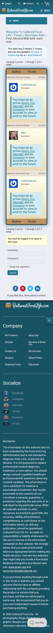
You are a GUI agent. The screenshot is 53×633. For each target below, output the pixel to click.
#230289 (41, 125)
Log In (12, 272)
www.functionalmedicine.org (20, 570)
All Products (11, 335)
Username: (13, 250)
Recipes (9, 357)
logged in (19, 109)
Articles (9, 342)
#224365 (41, 77)
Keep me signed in (19, 266)
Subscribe (34, 364)
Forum (18, 35)
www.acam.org (17, 567)
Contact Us (10, 351)
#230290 (41, 174)
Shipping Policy (13, 364)
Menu (47, 10)
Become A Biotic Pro (37, 343)
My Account (35, 351)
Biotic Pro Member (24, 104)
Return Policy (35, 357)
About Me (34, 335)
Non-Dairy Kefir (35, 35)
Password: (13, 258)
